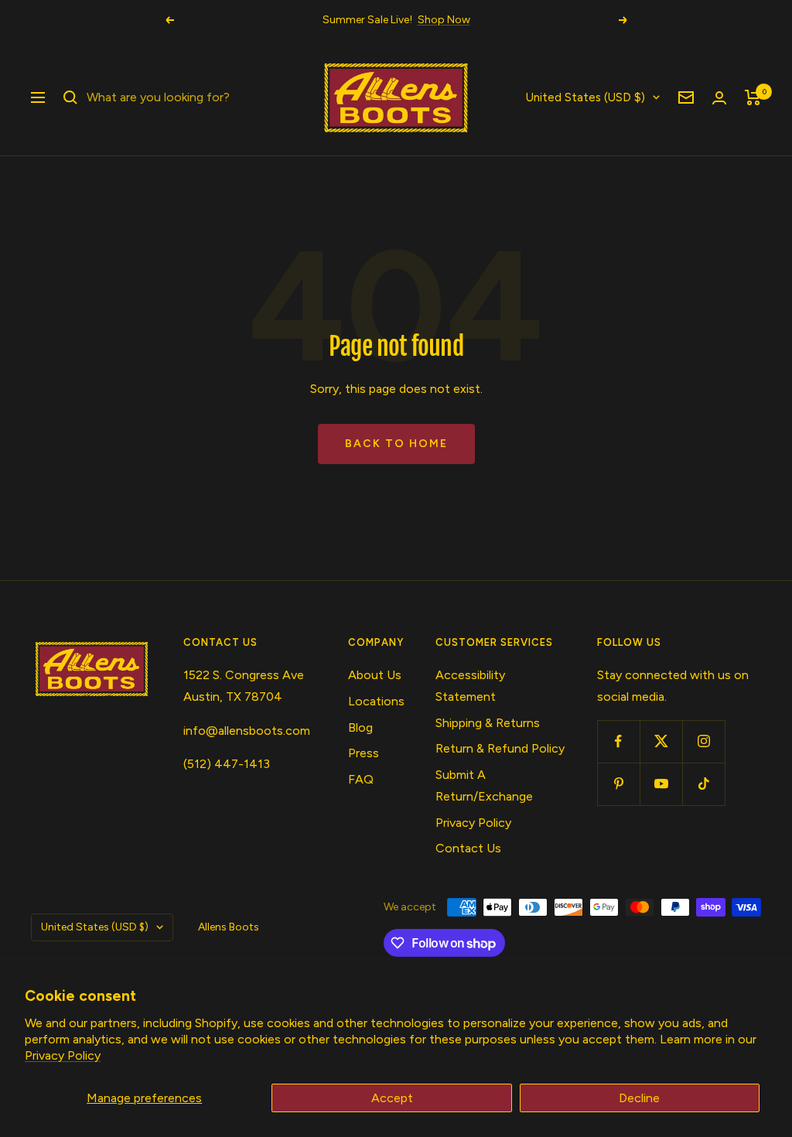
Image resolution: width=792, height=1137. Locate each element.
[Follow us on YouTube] (661, 784)
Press (363, 753)
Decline (639, 1098)
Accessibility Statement (470, 686)
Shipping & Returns (487, 722)
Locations (376, 701)
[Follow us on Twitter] (661, 741)
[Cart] (753, 97)
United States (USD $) (585, 97)
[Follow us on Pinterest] (618, 784)
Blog (360, 727)
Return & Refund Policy (500, 748)
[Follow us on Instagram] (703, 741)
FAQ (361, 779)
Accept (392, 1098)
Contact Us (468, 848)
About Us (374, 675)
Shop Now (444, 19)
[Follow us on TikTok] (703, 784)
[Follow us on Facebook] (618, 741)
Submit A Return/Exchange (484, 785)
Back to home (396, 443)
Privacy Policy (63, 1055)
